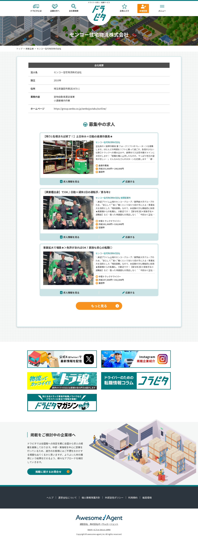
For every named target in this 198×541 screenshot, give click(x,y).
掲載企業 (30, 48)
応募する (130, 181)
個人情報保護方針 (91, 497)
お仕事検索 (73, 10)
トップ (19, 48)
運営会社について (67, 497)
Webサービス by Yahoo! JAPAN (99, 529)
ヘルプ (50, 497)
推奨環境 (147, 497)
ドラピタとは (36, 10)
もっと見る (99, 305)
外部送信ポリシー (114, 497)
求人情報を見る (71, 181)
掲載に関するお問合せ (48, 471)
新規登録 (143, 10)
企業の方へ (55, 10)
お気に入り (124, 10)
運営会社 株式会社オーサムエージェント (99, 523)
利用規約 (133, 497)
